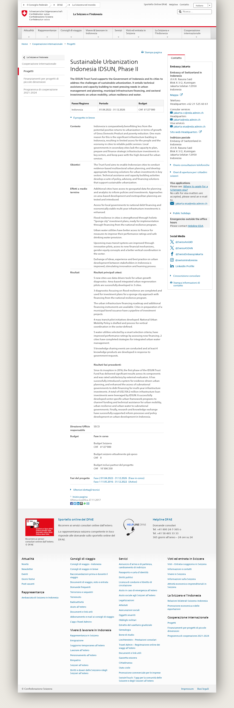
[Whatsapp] (85, 503)
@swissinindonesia (186, 260)
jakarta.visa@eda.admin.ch (189, 126)
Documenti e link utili (81, 612)
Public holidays (181, 213)
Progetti (172, 623)
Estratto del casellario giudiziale (135, 625)
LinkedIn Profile (185, 266)
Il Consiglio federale (37, 5)
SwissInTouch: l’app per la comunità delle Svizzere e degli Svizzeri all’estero (140, 679)
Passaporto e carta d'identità (133, 572)
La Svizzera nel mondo (84, 5)
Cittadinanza (125, 663)
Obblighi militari (127, 620)
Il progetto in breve (84, 117)
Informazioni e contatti (180, 569)
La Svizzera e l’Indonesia (162, 32)
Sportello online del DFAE (76, 519)
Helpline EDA (195, 225)
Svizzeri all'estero (79, 665)
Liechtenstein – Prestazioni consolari (137, 640)
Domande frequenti (80, 587)
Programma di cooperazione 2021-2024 (188, 636)
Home (25, 44)
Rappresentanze (47, 30)
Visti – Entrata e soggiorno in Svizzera (187, 564)
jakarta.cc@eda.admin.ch (189, 112)
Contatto (175, 58)
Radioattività (77, 602)
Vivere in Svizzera (177, 574)
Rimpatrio (75, 660)
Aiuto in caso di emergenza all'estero (138, 590)
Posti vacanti (28, 584)
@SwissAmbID (184, 242)
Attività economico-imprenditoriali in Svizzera (187, 586)
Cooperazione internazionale (192, 32)
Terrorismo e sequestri (81, 592)
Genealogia (125, 630)
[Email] (88, 503)
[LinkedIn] (78, 503)
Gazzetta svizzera (128, 658)
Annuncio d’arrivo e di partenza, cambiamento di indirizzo (135, 566)
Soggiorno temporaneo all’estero (87, 645)
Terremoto (75, 597)
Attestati (123, 605)
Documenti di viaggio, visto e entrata (89, 582)
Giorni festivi (28, 579)
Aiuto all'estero (78, 607)
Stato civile (124, 667)
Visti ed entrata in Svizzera (136, 32)
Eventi (25, 574)
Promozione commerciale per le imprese (140, 672)
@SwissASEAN (184, 248)
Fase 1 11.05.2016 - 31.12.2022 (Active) (115, 482)
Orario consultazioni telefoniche (191, 165)
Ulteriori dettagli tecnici (86, 489)
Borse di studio (126, 635)
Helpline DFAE (162, 519)
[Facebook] (71, 503)
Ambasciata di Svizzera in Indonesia (40, 597)
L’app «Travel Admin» (81, 622)
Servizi (118, 30)
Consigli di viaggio (71, 30)
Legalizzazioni (126, 600)
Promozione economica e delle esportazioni (183, 607)
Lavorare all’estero (79, 650)
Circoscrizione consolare (186, 275)
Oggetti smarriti (127, 615)
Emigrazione (76, 640)
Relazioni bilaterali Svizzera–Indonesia (188, 601)
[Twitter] (75, 503)
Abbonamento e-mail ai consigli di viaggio (92, 617)
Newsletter (27, 569)
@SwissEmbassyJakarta (189, 254)
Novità (25, 564)
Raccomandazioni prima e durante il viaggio (89, 576)
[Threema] (81, 503)
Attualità (29, 30)
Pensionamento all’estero (83, 655)
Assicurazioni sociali (129, 610)
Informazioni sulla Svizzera (182, 579)
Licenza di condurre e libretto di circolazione (135, 584)
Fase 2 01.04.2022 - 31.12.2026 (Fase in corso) (119, 478)
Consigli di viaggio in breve (84, 569)
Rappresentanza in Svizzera (84, 635)
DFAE (60, 5)
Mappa (174, 95)
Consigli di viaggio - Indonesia (85, 564)
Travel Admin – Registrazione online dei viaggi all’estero (139, 646)
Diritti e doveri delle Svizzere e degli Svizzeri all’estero (88, 672)
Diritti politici (126, 577)
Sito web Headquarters (184, 132)
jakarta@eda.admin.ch (187, 119)
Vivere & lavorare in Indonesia (97, 32)
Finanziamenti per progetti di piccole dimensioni (187, 629)
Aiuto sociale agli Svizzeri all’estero (137, 595)
